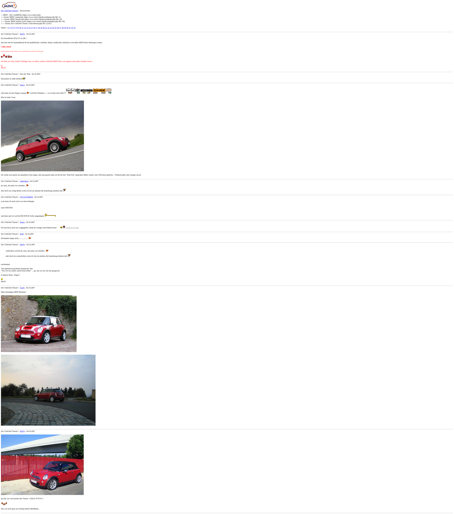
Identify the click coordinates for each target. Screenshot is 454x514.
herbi (22, 234)
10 (20, 28)
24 (53, 28)
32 (72, 28)
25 (56, 28)
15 (32, 28)
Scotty (22, 288)
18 (39, 28)
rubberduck (24, 181)
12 (25, 28)
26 (58, 28)
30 (67, 28)
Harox (22, 85)
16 (34, 28)
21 (46, 28)
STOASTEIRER (26, 197)
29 (65, 28)
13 (27, 28)
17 (37, 28)
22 (48, 28)
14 (30, 28)
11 (22, 28)
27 (60, 28)
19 (41, 28)
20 (44, 28)
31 (70, 28)
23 (51, 28)
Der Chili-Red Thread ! (9, 11)
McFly (22, 34)
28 (63, 28)
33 (74, 28)
